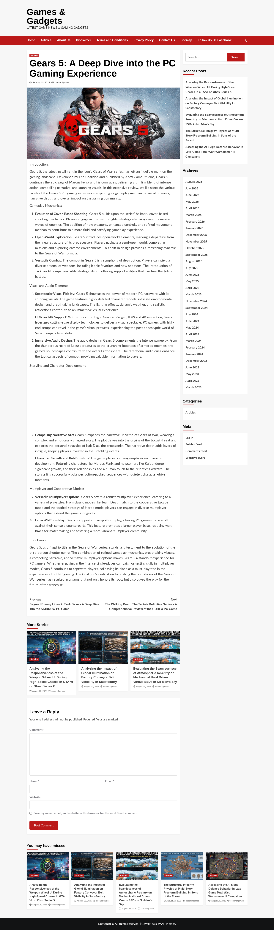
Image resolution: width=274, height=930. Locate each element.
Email (109, 781)
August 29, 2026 (39, 691)
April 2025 (192, 287)
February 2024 (195, 347)
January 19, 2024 (41, 82)
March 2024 (193, 340)
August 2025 (193, 261)
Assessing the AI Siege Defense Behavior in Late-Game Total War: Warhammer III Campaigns (214, 151)
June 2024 (192, 320)
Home (31, 40)
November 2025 (196, 241)
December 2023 (196, 360)
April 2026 (192, 208)
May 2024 (192, 327)
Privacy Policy (143, 40)
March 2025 (193, 294)
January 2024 (194, 354)
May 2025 (192, 281)
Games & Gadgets (46, 16)
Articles (46, 40)
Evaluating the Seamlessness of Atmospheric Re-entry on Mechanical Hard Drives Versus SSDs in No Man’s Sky (214, 119)
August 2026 (193, 181)
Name (34, 781)
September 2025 (196, 254)
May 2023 (192, 374)
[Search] (245, 40)
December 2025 (196, 234)
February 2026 (195, 221)
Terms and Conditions (112, 40)
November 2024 (196, 301)
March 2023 (193, 387)
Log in (189, 437)
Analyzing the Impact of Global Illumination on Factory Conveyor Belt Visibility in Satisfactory (213, 103)
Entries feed (193, 444)
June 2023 (192, 367)
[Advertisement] (103, 402)
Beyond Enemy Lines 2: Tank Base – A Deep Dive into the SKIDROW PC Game (64, 604)
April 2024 (192, 334)
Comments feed (196, 450)
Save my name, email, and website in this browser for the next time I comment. (86, 813)
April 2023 (192, 380)
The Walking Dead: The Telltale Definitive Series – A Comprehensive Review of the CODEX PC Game (141, 604)
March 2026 (193, 214)
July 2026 (191, 188)
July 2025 (191, 267)
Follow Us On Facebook (215, 40)
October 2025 (194, 247)
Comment (37, 729)
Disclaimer (83, 40)
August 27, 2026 (91, 686)
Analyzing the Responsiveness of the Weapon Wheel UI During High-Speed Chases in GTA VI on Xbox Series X (51, 677)
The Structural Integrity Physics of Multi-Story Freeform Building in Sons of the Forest (212, 135)
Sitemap (186, 40)
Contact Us (167, 40)
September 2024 (196, 307)
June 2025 (192, 274)
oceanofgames (62, 82)
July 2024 (191, 314)
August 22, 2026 (173, 901)
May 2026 (192, 201)
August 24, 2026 (143, 686)
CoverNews (149, 923)
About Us (63, 40)
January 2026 (194, 228)
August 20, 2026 (218, 901)
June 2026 (192, 195)
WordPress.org (195, 457)
